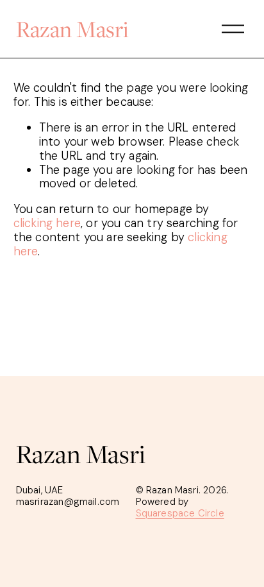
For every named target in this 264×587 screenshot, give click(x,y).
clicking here (47, 223)
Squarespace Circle (180, 514)
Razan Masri (72, 29)
